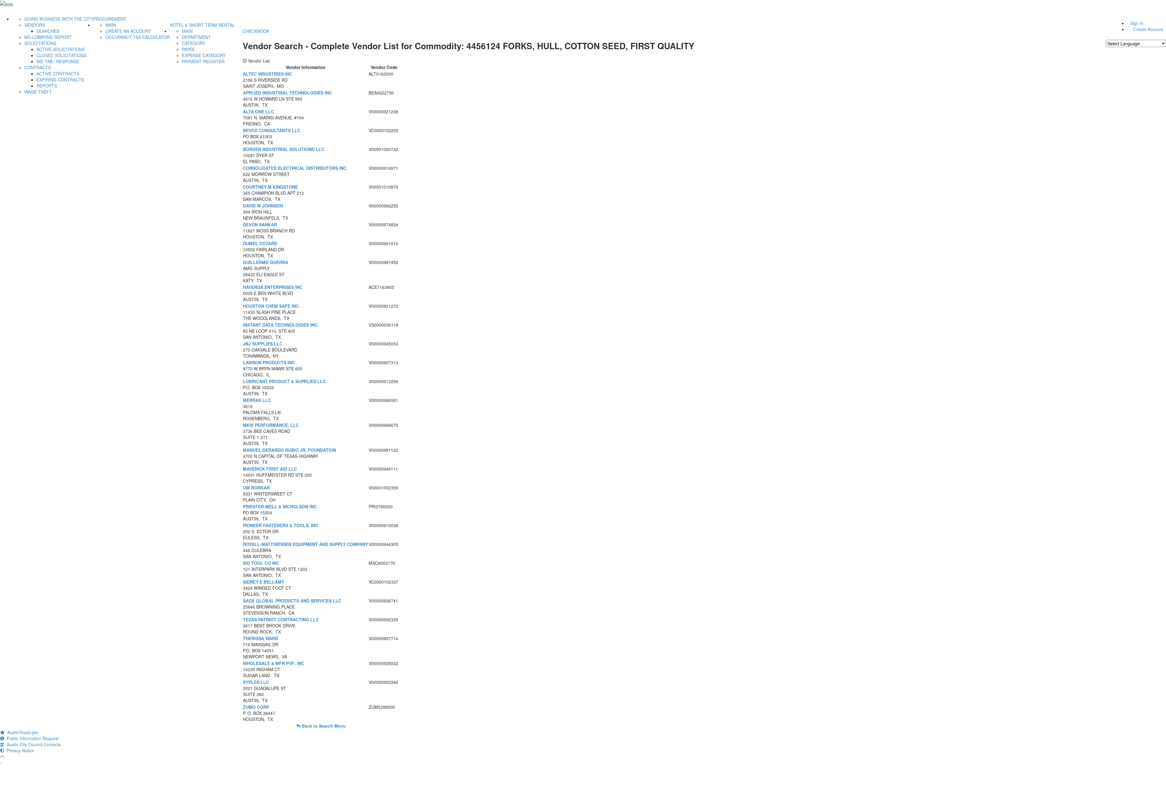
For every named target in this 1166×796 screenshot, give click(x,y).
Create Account (1148, 29)
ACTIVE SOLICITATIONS (60, 49)
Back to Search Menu (323, 726)
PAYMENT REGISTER (203, 61)
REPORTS (46, 86)
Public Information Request (31, 738)
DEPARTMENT (196, 37)
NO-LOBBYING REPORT (48, 37)
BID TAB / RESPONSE (57, 61)
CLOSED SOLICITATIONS (61, 55)
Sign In (1137, 23)
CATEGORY (193, 43)
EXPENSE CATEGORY (204, 55)
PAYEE (188, 49)
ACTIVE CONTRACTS (57, 73)
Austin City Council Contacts (32, 744)
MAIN (110, 25)
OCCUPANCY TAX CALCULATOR (137, 37)
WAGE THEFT (38, 92)
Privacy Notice (19, 750)
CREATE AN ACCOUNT (128, 31)
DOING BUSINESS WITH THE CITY (58, 19)
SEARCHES (47, 31)
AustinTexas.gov (22, 732)
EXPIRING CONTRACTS (60, 80)
